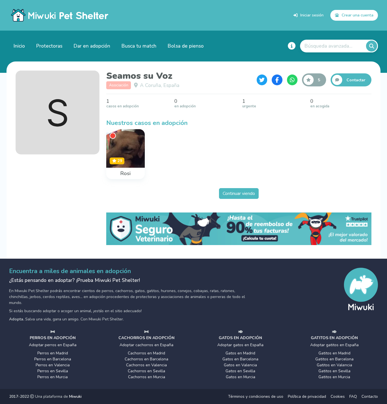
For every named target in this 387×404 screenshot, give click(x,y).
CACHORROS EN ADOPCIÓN (146, 338)
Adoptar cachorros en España (146, 345)
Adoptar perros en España (52, 345)
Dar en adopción (92, 45)
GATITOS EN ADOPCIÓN (334, 338)
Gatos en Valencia (240, 365)
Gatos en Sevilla (240, 371)
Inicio (19, 45)
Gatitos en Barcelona (334, 359)
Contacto (370, 396)
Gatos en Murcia (240, 377)
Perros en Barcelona (52, 359)
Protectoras (49, 45)
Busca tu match (139, 45)
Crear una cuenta (357, 15)
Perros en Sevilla (52, 371)
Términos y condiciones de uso (255, 396)
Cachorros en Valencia (146, 365)
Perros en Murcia (52, 377)
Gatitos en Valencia (334, 365)
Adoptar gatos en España (240, 345)
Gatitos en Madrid (334, 353)
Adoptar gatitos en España (334, 345)
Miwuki (75, 396)
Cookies (338, 396)
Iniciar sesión (312, 15)
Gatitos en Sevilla (334, 371)
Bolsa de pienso (186, 45)
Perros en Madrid (52, 353)
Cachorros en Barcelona (146, 359)
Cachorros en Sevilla (146, 371)
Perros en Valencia (53, 365)
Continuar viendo (239, 193)
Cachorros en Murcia (146, 377)
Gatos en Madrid (240, 353)
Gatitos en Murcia (334, 377)
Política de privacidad (307, 396)
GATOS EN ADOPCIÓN (240, 338)
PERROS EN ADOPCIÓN (53, 338)
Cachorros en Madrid (146, 353)
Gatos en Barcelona (240, 359)
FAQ (353, 396)
